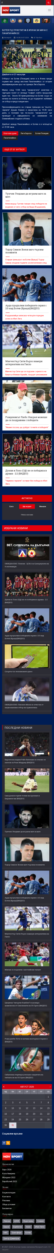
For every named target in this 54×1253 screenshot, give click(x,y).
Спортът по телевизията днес (18, 671)
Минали (42, 506)
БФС (5, 1233)
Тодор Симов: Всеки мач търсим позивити (25, 865)
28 (41, 1119)
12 (27, 1108)
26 (27, 1119)
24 (13, 1119)
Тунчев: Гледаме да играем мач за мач (22, 831)
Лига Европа (26, 133)
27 (34, 1119)
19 (27, 1114)
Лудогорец (28, 1221)
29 (48, 1119)
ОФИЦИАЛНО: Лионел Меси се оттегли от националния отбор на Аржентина (24, 706)
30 (5, 1125)
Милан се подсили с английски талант (23, 969)
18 (20, 1114)
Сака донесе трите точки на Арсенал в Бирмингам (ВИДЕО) (22, 797)
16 (5, 1114)
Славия (40, 1221)
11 (20, 1108)
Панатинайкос (10, 138)
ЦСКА (16, 1221)
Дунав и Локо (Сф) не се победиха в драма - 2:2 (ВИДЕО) (26, 601)
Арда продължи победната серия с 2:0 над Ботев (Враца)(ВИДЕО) (24, 637)
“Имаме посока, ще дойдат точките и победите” (26, 427)
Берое (6, 1227)
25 (20, 1119)
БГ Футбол (38, 38)
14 (41, 1108)
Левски (7, 1221)
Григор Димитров (11, 1238)
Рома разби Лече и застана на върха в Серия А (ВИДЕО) (26, 1040)
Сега (11, 506)
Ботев (28, 1233)
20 (34, 1114)
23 (5, 1119)
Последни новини (18, 727)
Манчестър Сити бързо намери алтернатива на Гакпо (27, 935)
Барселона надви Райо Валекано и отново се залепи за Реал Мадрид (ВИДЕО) (25, 761)
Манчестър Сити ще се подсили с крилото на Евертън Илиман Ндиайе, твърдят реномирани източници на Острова (26, 374)
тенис (28, 1227)
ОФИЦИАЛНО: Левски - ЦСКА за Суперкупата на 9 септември (27, 565)
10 (13, 1108)
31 (13, 1125)
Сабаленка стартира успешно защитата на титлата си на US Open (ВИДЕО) (24, 1076)
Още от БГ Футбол (14, 149)
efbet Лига (39, 1227)
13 (34, 1108)
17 (13, 1114)
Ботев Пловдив (41, 133)
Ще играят (27, 506)
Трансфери (16, 1233)
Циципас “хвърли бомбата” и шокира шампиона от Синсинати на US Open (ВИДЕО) (26, 1004)
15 (48, 1108)
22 (48, 1114)
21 (41, 1114)
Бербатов (17, 1227)
